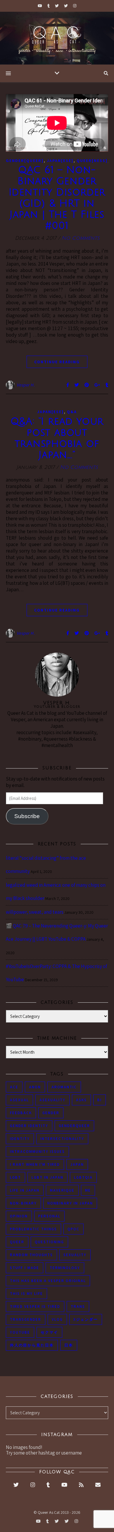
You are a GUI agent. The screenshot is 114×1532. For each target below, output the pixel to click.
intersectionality (62, 1138)
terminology (65, 1267)
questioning (49, 1241)
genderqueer (74, 1125)
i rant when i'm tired (35, 1164)
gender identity (29, 1125)
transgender (25, 1319)
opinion (19, 1216)
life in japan (24, 1190)
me (88, 1190)
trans (78, 1306)
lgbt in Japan (47, 1177)
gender (50, 1112)
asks (81, 1099)
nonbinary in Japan (70, 1203)
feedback (21, 1112)
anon (35, 1087)
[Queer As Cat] (57, 38)
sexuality (75, 1254)
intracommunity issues (37, 1151)
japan (77, 1164)
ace (14, 1087)
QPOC (74, 1229)
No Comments (80, 238)
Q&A (72, 411)
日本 (68, 1345)
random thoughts (31, 1254)
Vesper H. (26, 385)
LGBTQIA (83, 1177)
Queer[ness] (92, 160)
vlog (57, 1319)
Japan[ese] (60, 160)
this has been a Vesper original (48, 1280)
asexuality (52, 1099)
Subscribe (27, 816)
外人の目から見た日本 (32, 1345)
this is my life (26, 1293)
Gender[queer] (25, 160)
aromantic (64, 1087)
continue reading (57, 361)
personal (49, 1216)
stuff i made (24, 1267)
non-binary (23, 1203)
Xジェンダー (85, 1319)
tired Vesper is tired (35, 1306)
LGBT (15, 1177)
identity (20, 1138)
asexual (19, 1099)
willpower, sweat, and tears (34, 912)
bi (99, 1099)
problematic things (33, 1229)
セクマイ (49, 1332)
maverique (62, 1190)
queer (17, 1241)
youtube (20, 1332)
